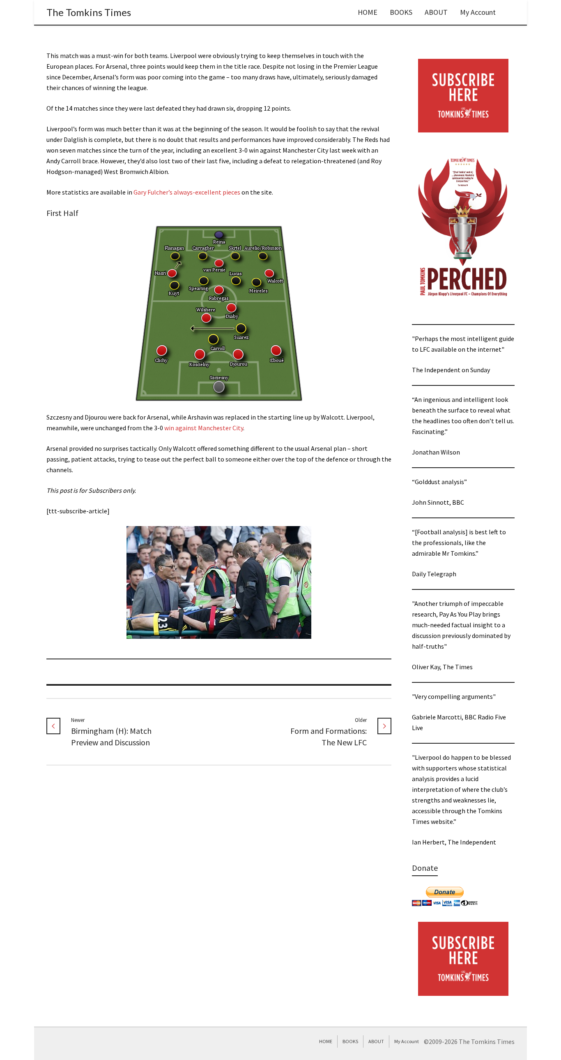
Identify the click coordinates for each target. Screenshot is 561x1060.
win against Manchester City (203, 428)
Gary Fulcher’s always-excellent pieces (186, 192)
